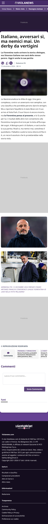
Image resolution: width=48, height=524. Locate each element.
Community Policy (9, 509)
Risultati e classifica (9, 472)
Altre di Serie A (8, 479)
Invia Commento (34, 389)
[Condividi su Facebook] (6, 63)
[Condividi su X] (11, 63)
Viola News (7, 9)
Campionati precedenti (11, 476)
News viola (20, 9)
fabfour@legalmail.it (10, 458)
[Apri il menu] (3, 2)
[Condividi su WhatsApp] (2, 63)
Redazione (6, 494)
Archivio (5, 506)
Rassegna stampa (36, 9)
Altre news (6, 482)
